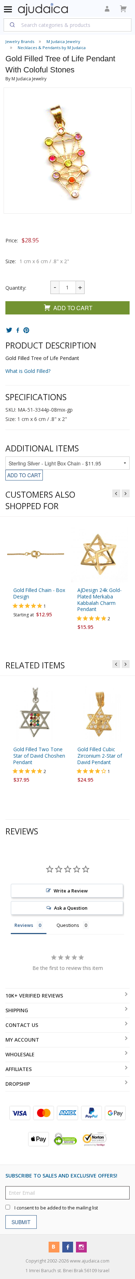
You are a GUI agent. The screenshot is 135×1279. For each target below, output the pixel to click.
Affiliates (18, 1069)
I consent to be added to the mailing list (56, 1207)
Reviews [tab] (23, 925)
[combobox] (67, 25)
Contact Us (21, 1025)
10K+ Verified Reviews (34, 995)
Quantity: (15, 287)
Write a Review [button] (71, 890)
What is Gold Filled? (27, 371)
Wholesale (20, 1054)
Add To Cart (73, 308)
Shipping (16, 1010)
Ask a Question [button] (70, 907)
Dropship (17, 1083)
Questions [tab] (68, 925)
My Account (22, 1039)
